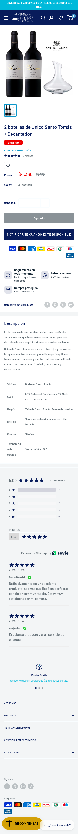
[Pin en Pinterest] (55, 305)
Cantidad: (10, 202)
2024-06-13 (16, 621)
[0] (70, 17)
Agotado (39, 218)
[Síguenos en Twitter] (15, 786)
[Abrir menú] (6, 18)
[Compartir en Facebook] (47, 305)
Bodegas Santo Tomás (17, 150)
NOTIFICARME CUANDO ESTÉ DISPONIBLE (39, 234)
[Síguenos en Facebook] (7, 786)
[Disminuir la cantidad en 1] (23, 203)
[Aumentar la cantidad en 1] (45, 203)
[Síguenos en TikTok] (31, 786)
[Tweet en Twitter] (63, 305)
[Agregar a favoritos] (7, 165)
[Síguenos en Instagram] (23, 786)
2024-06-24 (17, 570)
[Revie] (60, 553)
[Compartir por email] (71, 305)
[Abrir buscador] (43, 18)
